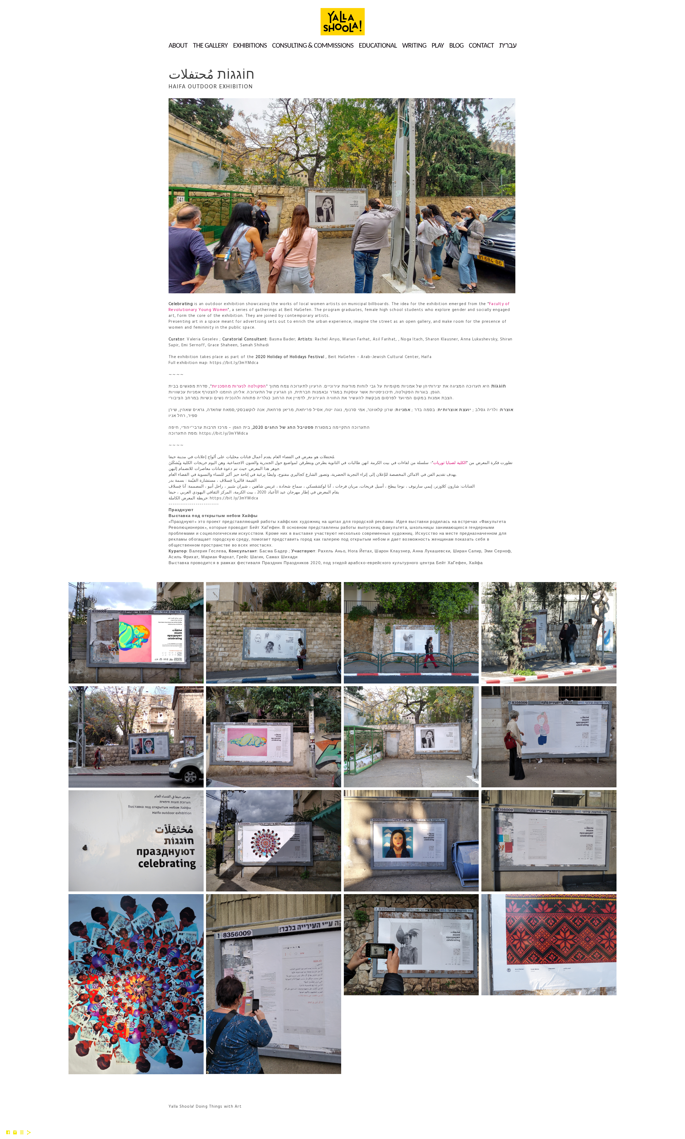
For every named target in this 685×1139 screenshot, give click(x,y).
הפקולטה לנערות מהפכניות (239, 386)
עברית (507, 46)
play (438, 46)
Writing (414, 46)
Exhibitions (250, 46)
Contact (481, 46)
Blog (456, 46)
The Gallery (210, 46)
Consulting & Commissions (312, 46)
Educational (378, 46)
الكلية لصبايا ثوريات (450, 463)
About (178, 46)
